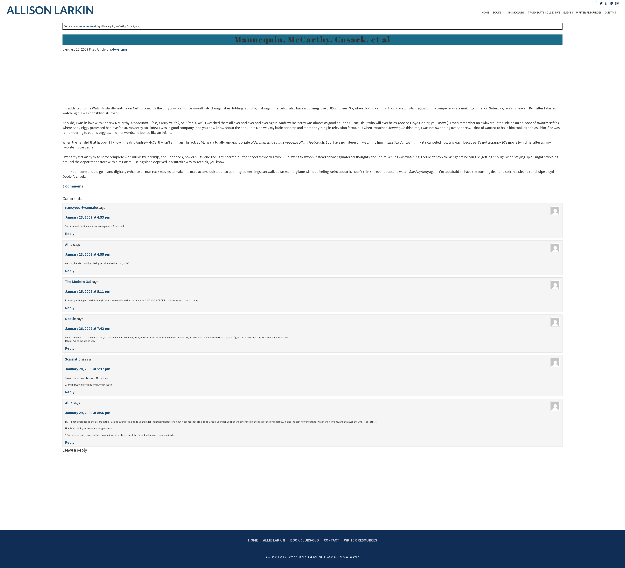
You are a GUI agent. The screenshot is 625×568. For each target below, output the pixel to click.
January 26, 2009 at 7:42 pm (87, 328)
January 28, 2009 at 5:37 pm (87, 369)
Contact (331, 540)
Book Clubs (516, 12)
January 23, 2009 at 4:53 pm (87, 217)
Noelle (70, 318)
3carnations (74, 359)
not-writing (118, 49)
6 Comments (72, 186)
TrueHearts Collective (544, 12)
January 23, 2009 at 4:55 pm (87, 254)
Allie (69, 244)
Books (497, 12)
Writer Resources (588, 12)
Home (485, 12)
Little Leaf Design (310, 557)
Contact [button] (611, 12)
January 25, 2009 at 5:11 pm (87, 291)
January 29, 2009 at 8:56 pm (87, 412)
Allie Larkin (274, 540)
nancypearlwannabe (81, 207)
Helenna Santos (348, 557)
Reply (69, 233)
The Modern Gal (78, 281)
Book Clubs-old (304, 540)
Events (568, 12)
